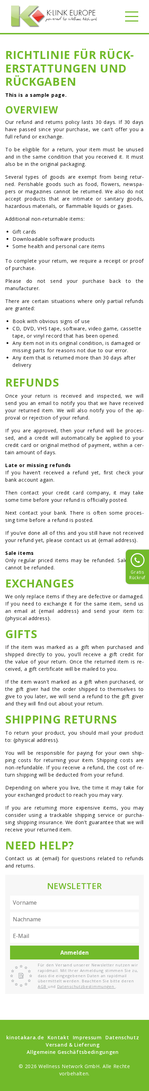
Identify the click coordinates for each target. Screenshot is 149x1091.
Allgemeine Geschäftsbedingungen (73, 1052)
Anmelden (74, 952)
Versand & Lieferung (72, 1044)
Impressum (87, 1037)
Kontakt (58, 1037)
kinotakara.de (25, 1037)
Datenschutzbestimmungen (86, 986)
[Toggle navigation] (131, 16)
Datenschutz (122, 1037)
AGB (43, 986)
